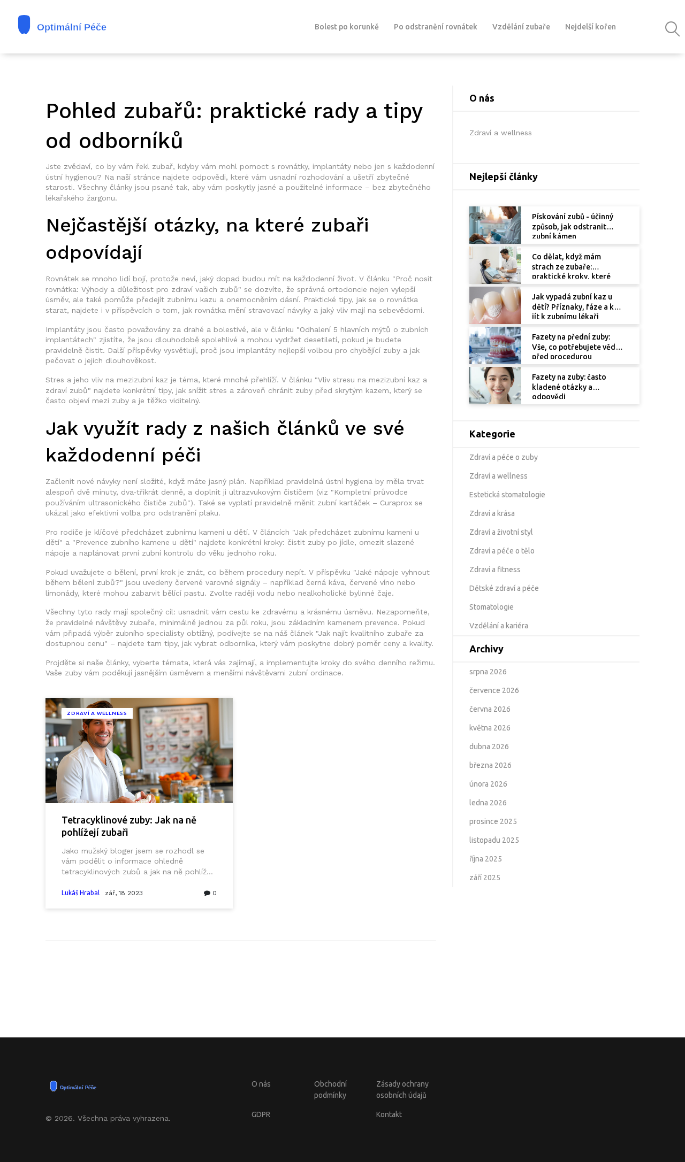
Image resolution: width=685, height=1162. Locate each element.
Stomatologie (491, 607)
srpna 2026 (488, 671)
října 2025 (485, 859)
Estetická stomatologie (507, 494)
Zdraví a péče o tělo (502, 551)
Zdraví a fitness (495, 569)
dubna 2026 (489, 746)
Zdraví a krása (492, 513)
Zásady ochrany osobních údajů (402, 1089)
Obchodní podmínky (330, 1089)
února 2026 (488, 784)
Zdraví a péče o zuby (503, 457)
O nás (261, 1084)
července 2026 (494, 690)
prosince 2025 (493, 821)
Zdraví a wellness (97, 713)
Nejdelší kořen (590, 26)
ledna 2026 (488, 802)
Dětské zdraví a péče (504, 588)
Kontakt (389, 1114)
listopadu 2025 (494, 840)
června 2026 (490, 709)
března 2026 (490, 765)
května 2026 (490, 728)
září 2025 (484, 877)
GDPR (261, 1114)
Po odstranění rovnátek (435, 26)
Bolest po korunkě (347, 26)
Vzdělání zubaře (521, 26)
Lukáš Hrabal (81, 892)
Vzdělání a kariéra (498, 625)
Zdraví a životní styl (501, 532)
